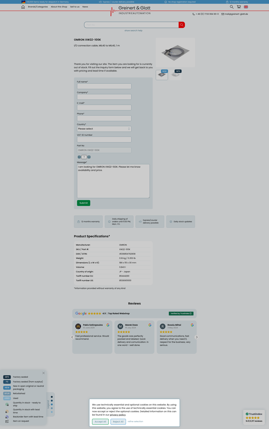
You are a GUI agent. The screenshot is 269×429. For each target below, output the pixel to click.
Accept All (100, 421)
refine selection (135, 421)
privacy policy (118, 414)
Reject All (118, 421)
